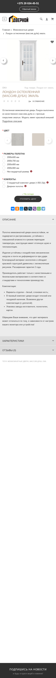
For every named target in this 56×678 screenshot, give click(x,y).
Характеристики (13, 341)
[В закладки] (52, 42)
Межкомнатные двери (18, 361)
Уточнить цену (28, 199)
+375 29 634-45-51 (28, 3)
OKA (4, 88)
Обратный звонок (29, 9)
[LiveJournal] (30, 209)
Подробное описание (12, 121)
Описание (9, 219)
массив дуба (36, 361)
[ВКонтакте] (13, 209)
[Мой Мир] (21, 209)
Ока (44, 361)
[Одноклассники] (17, 209)
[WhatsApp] (39, 209)
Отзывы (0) (9, 350)
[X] (26, 209)
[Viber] (34, 209)
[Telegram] (43, 209)
